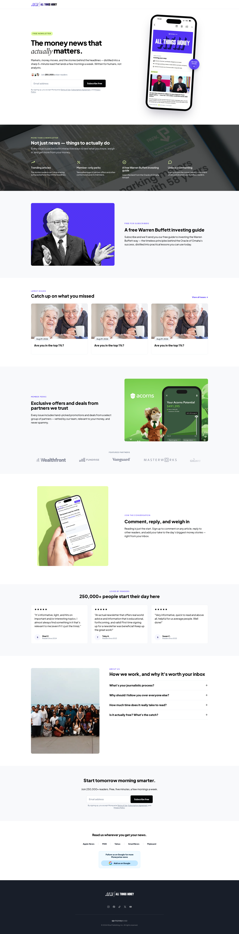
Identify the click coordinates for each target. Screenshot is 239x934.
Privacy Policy (119, 808)
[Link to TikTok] (119, 907)
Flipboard (151, 844)
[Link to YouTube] (130, 907)
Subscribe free (94, 83)
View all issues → (200, 297)
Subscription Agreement (81, 90)
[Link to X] (125, 907)
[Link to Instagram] (108, 907)
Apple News (88, 844)
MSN (104, 844)
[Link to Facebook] (114, 907)
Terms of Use (66, 90)
